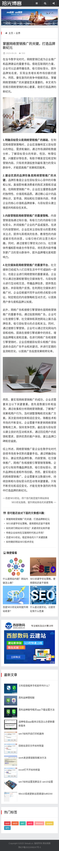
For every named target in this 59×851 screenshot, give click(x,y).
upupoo (49, 823)
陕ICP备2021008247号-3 (29, 847)
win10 (15, 823)
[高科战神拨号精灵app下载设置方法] (10, 713)
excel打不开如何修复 (29, 769)
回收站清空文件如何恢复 (31, 745)
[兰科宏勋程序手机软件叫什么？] (10, 689)
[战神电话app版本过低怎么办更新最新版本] (10, 725)
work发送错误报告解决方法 (32, 757)
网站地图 (46, 843)
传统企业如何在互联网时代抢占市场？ (25, 532)
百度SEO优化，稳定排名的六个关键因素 (27, 537)
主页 (11, 33)
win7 (22, 823)
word (7, 823)
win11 (30, 823)
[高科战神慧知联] (10, 701)
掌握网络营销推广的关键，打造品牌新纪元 (28, 519)
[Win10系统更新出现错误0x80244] (10, 797)
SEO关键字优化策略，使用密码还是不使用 (28, 523)
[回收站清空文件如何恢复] (10, 749)
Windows (39, 823)
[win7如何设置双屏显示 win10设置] (10, 785)
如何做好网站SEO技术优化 (20, 541)
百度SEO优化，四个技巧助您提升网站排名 (26, 498)
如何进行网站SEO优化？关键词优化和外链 (28, 528)
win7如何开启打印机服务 (31, 733)
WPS (7, 828)
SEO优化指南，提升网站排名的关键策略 (33, 502)
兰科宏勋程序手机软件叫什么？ (35, 685)
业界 (18, 33)
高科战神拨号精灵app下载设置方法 (37, 709)
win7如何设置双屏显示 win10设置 (36, 781)
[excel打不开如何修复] (10, 773)
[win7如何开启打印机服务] (10, 737)
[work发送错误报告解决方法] (10, 761)
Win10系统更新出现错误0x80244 (35, 793)
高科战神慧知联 (27, 697)
